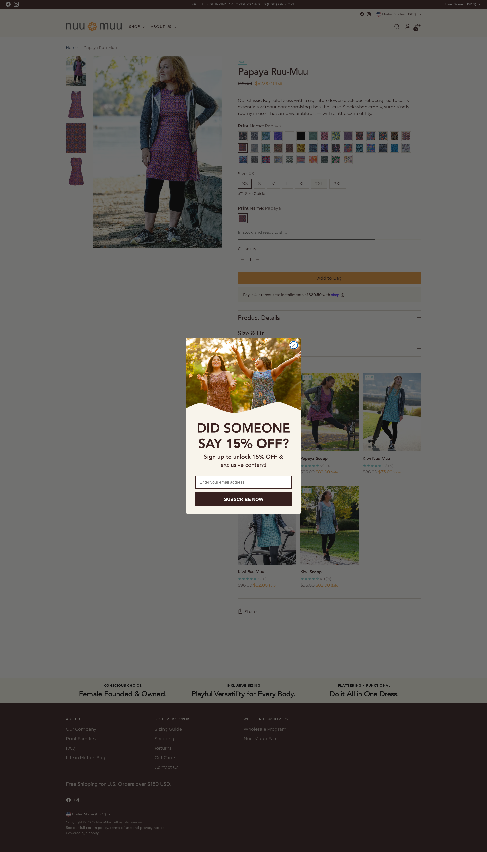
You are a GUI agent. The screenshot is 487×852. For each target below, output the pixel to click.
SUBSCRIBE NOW (243, 499)
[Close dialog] (294, 345)
